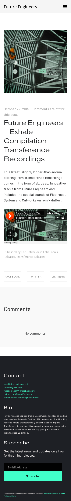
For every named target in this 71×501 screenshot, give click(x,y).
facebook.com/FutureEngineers (19, 390)
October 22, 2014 (16, 109)
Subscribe (33, 476)
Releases (9, 257)
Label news (50, 252)
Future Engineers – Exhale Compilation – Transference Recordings (33, 140)
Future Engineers (20, 7)
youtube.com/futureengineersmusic (21, 397)
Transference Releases (30, 257)
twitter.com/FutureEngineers (18, 394)
